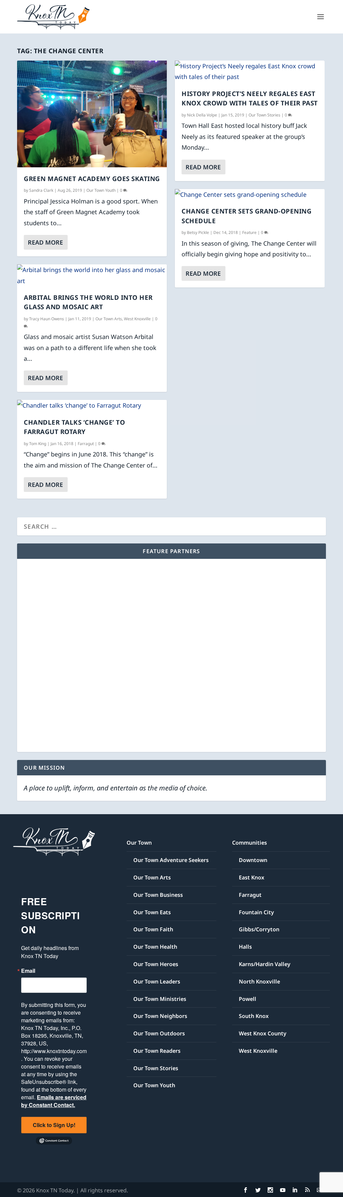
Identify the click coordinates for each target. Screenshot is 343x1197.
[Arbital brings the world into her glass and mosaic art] (92, 275)
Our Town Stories (264, 115)
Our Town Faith (153, 929)
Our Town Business (158, 895)
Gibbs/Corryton (259, 929)
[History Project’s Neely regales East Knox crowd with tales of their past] (250, 71)
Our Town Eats (152, 912)
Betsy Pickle (198, 232)
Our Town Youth (101, 190)
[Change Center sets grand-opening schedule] (250, 194)
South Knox (254, 1016)
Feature (249, 232)
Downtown (253, 860)
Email (28, 970)
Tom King (37, 443)
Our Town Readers (157, 1050)
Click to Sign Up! (54, 1125)
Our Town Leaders (156, 981)
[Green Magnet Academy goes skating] (92, 114)
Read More (45, 242)
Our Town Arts (108, 319)
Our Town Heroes (155, 964)
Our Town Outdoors (159, 1033)
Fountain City (256, 912)
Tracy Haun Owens (46, 319)
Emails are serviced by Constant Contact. (53, 1101)
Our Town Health (155, 946)
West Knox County (262, 1033)
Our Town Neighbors (160, 1016)
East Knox (251, 877)
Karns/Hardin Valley (264, 964)
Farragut (86, 443)
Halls (245, 946)
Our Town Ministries (159, 999)
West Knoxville (137, 319)
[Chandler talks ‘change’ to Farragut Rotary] (92, 405)
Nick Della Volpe (202, 115)
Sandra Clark (41, 190)
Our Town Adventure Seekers (171, 860)
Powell (247, 999)
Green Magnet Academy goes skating (92, 178)
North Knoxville (259, 981)
